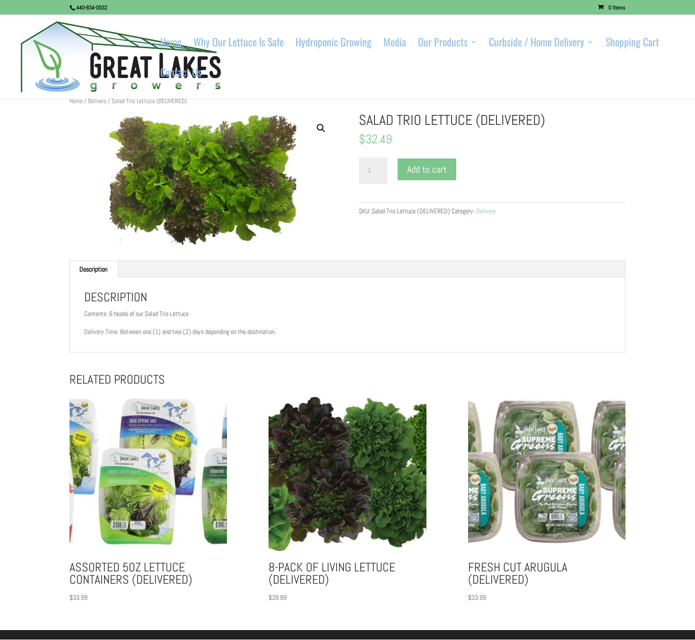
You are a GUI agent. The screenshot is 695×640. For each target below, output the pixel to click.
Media (394, 43)
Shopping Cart (632, 43)
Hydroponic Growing (333, 43)
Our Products (443, 43)
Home (171, 43)
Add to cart (427, 169)
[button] (321, 128)
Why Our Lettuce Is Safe (238, 43)
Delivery (97, 101)
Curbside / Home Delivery (536, 43)
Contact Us (180, 74)
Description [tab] (93, 269)
